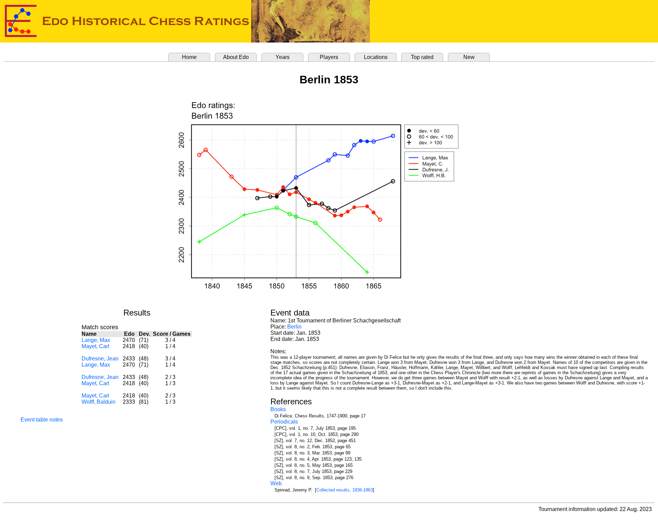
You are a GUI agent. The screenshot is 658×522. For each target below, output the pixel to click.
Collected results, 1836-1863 (344, 490)
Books (278, 409)
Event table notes (42, 420)
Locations (376, 57)
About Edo (236, 57)
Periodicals (284, 422)
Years (283, 57)
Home (189, 57)
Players (329, 57)
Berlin (294, 327)
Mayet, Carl (95, 346)
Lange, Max (96, 340)
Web (276, 483)
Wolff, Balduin (98, 402)
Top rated (422, 57)
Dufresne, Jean (100, 358)
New (469, 57)
